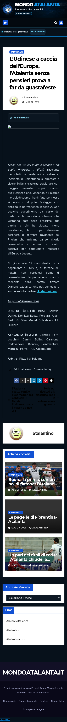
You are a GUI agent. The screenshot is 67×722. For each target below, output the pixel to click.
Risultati (44, 701)
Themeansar (42, 692)
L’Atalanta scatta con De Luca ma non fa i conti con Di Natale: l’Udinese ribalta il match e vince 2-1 (22, 399)
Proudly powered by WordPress (21, 688)
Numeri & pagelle (28, 701)
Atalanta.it (12, 630)
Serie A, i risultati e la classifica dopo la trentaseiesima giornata (45, 396)
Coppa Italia (57, 701)
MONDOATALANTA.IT (33, 672)
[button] (55, 23)
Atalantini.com (15, 639)
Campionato (16, 52)
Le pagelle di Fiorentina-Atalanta (32, 519)
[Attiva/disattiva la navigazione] (31, 22)
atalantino (32, 97)
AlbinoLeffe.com (17, 621)
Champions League (33, 709)
